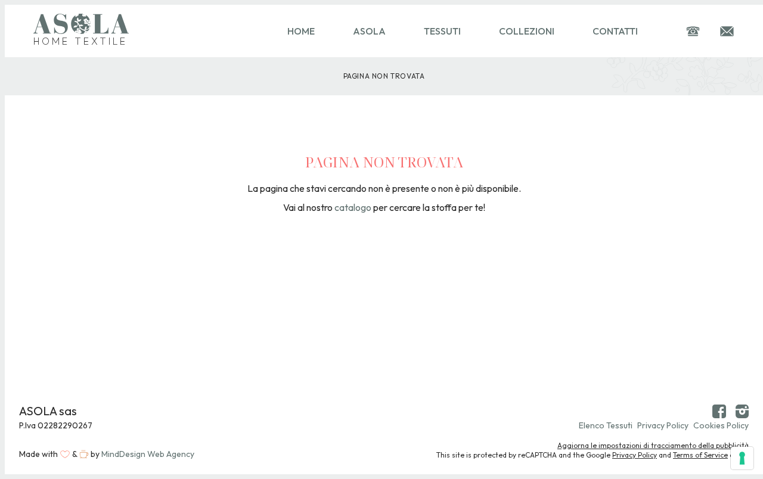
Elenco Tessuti (605, 425)
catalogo (352, 207)
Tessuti (442, 31)
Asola (369, 31)
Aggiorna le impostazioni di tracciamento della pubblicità (653, 445)
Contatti (615, 31)
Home (301, 31)
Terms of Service (700, 454)
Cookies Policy (721, 425)
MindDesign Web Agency (147, 454)
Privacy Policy (662, 425)
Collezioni (526, 31)
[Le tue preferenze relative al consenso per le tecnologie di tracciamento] (742, 458)
